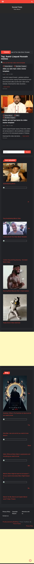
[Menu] (2, 1)
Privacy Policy (6, 511)
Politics (17, 115)
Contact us (6, 516)
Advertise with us (26, 512)
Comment (5, 88)
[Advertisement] (17, 32)
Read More (6, 86)
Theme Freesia (17, 523)
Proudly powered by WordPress (11, 522)
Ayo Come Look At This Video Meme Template (17, 52)
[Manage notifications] (30, 560)
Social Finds (17, 7)
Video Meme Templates (21, 66)
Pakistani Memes (8, 66)
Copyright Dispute (15, 512)
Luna (4, 74)
